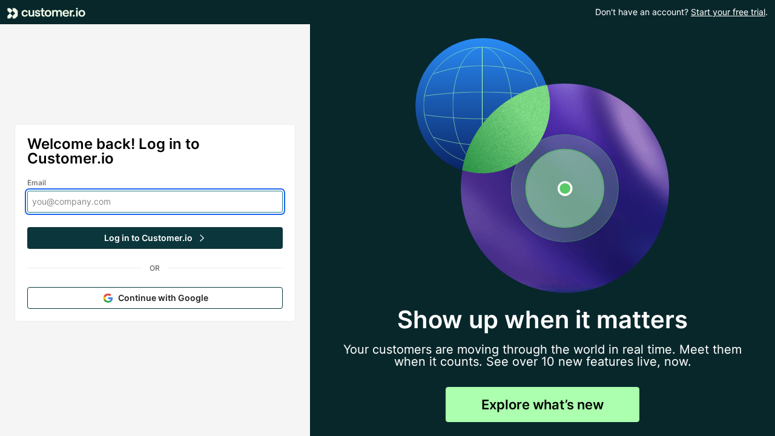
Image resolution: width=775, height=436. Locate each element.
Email (37, 182)
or (155, 267)
